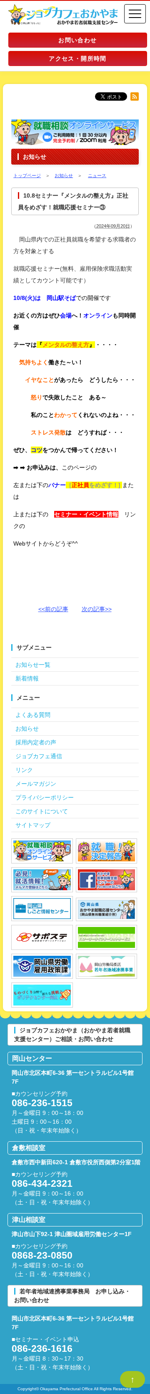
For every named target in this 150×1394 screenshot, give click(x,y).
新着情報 (27, 678)
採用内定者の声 (35, 742)
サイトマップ (32, 825)
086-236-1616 (42, 1348)
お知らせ (27, 728)
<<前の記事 (53, 609)
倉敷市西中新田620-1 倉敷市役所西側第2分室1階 (76, 1162)
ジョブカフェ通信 (38, 756)
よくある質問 (32, 714)
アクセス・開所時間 (78, 58)
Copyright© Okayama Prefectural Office (55, 1388)
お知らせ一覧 (32, 664)
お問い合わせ (77, 40)
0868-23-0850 (42, 1255)
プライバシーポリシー (44, 797)
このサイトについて (41, 811)
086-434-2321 (42, 1183)
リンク (24, 770)
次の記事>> (97, 609)
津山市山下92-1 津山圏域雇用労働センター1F (72, 1234)
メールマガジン (35, 783)
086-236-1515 (42, 1102)
